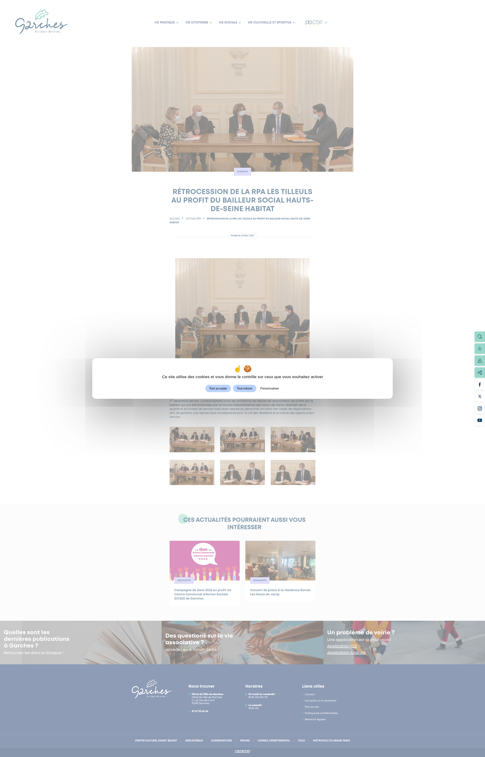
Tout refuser (245, 388)
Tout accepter (218, 388)
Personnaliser (269, 388)
